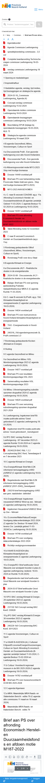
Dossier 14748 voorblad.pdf (19, 534)
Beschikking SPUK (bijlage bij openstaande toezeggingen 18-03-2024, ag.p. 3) (21, 128)
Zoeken (5, 19)
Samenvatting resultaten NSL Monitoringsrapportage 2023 (18, 382)
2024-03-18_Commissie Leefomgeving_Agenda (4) (16, 97)
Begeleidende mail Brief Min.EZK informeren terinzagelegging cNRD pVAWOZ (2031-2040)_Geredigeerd (20, 483)
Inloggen (36, 778)
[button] (39, 24)
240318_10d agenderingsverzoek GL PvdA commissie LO (21, 334)
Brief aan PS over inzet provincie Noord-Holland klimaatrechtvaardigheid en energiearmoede (22, 318)
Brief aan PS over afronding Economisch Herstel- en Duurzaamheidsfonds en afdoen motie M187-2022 (20, 220)
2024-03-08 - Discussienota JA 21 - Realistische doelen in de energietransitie (21, 277)
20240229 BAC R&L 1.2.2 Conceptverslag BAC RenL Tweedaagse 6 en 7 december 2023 (22, 453)
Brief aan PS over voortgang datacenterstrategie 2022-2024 (17, 539)
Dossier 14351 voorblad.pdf (19, 211)
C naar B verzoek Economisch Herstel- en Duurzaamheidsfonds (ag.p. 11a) (20, 239)
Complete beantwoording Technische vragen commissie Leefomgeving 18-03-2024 (21, 62)
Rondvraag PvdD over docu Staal (22, 258)
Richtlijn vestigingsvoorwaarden (21, 545)
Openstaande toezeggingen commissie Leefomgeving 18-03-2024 (20, 119)
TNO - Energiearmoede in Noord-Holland (20, 326)
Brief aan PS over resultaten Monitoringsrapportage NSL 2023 (18, 375)
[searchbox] (18, 24)
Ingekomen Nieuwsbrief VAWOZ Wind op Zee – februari (22, 510)
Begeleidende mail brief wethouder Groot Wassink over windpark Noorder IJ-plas (21, 581)
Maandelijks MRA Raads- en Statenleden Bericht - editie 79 (18, 708)
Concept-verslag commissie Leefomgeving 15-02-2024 (17, 104)
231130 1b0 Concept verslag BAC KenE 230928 (20, 608)
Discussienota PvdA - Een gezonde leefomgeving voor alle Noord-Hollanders (21, 160)
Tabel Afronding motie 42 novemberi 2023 (21, 230)
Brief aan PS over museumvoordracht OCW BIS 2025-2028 (22, 681)
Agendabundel (13, 43)
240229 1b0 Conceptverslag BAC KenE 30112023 (20, 627)
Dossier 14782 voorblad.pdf (19, 676)
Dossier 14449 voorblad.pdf (19, 175)
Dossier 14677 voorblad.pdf (19, 370)
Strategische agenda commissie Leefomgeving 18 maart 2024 (19, 137)
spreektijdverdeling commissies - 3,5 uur (21, 53)
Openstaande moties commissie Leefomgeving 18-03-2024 (19, 111)
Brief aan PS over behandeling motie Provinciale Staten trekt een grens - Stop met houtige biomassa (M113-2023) (21, 182)
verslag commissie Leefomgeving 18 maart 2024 (21, 71)
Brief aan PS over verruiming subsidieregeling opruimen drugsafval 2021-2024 (20, 407)
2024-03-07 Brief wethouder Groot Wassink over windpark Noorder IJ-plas (20, 590)
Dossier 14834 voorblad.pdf (19, 310)
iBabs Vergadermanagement (16, 778)
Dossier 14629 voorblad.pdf (19, 400)
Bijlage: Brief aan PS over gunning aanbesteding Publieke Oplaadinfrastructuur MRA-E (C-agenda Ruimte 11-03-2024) (20, 287)
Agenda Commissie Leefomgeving (22, 47)
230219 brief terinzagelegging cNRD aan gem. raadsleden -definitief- (21, 492)
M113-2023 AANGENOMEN (19, 189)
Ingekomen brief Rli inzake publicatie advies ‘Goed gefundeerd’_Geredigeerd (21, 430)
